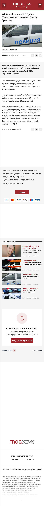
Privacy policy (36, 469)
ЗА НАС (13, 456)
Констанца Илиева (14, 129)
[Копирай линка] (32, 55)
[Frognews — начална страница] (22, 442)
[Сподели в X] (40, 55)
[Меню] (40, 5)
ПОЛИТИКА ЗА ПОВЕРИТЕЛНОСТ (22, 459)
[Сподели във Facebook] (36, 55)
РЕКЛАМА (29, 456)
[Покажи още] (22, 500)
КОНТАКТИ (21, 456)
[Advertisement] (22, 397)
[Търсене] (4, 5)
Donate (22, 192)
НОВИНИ (5, 55)
